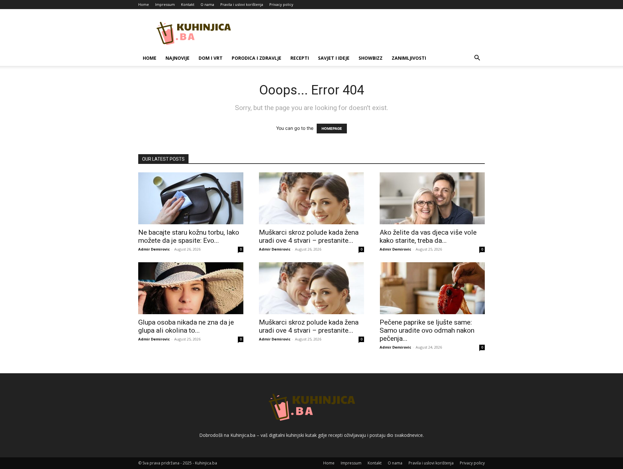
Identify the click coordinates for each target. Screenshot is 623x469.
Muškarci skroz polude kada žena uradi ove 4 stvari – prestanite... (309, 236)
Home (143, 4)
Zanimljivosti (409, 58)
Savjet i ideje (333, 58)
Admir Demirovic (154, 249)
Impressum (165, 4)
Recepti (299, 58)
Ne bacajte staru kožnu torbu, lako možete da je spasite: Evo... (188, 236)
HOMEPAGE (332, 128)
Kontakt (187, 4)
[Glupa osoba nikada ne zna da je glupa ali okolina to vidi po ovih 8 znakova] (190, 288)
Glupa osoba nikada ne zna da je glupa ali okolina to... (186, 326)
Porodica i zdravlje (256, 58)
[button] (477, 59)
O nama (207, 4)
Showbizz (371, 58)
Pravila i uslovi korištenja (241, 4)
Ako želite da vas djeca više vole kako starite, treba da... (428, 236)
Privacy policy (281, 4)
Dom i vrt (211, 58)
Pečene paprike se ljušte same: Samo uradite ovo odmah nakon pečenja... (427, 330)
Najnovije (177, 58)
